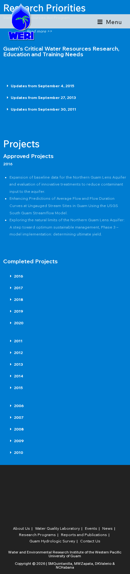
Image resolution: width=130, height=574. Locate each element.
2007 (19, 417)
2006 (19, 405)
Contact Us (90, 541)
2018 (18, 299)
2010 (18, 452)
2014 (18, 376)
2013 (18, 364)
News (107, 528)
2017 (18, 287)
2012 (18, 352)
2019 (18, 311)
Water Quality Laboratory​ (57, 528)
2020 (18, 323)
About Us (21, 528)
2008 (19, 429)
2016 (18, 276)
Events (91, 528)
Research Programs (37, 534)
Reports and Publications (84, 534)
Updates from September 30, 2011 (43, 109)
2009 (19, 440)
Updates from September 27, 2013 (43, 97)
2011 (18, 341)
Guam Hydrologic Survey (52, 541)
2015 (18, 387)
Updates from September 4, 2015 (42, 85)
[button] (65, 86)
